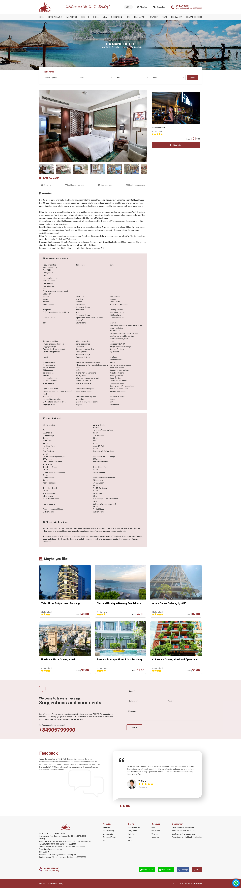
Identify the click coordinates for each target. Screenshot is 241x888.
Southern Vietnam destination (184, 834)
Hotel (96, 17)
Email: (41, 849)
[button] (121, 806)
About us (143, 7)
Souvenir (154, 17)
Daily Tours (71, 17)
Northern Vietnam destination (184, 831)
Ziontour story (108, 831)
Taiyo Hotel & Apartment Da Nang (60, 603)
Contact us (161, 7)
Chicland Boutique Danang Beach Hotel (119, 603)
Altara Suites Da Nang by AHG (169, 603)
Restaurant (140, 17)
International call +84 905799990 (189, 7)
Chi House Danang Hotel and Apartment (175, 659)
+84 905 (77, 857)
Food (128, 17)
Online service (147, 870)
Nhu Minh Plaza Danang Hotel (58, 659)
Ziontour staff (108, 834)
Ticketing (85, 17)
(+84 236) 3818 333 (51, 844)
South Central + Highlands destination (187, 837)
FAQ (104, 840)
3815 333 (64, 844)
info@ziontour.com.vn (53, 849)
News (164, 17)
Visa (105, 17)
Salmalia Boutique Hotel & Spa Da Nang (119, 659)
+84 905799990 (78, 847)
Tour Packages (55, 17)
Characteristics (194, 17)
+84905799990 (57, 730)
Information (176, 17)
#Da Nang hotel (157, 132)
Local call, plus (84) (51, 869)
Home (41, 17)
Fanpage (184, 870)
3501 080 (72, 844)
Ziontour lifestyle (109, 837)
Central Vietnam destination (183, 827)
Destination (116, 17)
